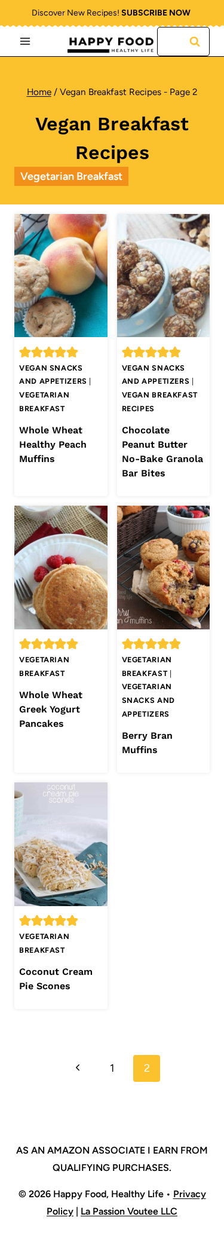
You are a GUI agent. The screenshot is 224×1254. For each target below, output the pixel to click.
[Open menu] (25, 41)
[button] (25, 351)
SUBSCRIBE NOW (156, 13)
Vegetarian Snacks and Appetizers (148, 700)
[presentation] (61, 276)
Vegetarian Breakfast (71, 176)
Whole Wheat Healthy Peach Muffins (53, 444)
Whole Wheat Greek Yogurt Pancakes (50, 709)
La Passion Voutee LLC (129, 1211)
